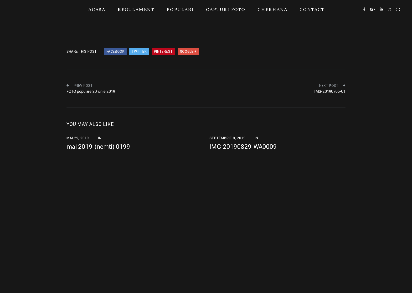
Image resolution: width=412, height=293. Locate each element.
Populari (180, 9)
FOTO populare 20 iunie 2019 (91, 91)
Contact (311, 9)
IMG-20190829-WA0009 (243, 146)
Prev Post (83, 85)
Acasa (96, 9)
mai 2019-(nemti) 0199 (98, 146)
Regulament (136, 9)
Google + (188, 51)
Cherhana (272, 9)
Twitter (139, 51)
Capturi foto (225, 9)
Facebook (115, 51)
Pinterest (163, 51)
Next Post (328, 85)
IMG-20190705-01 (329, 91)
